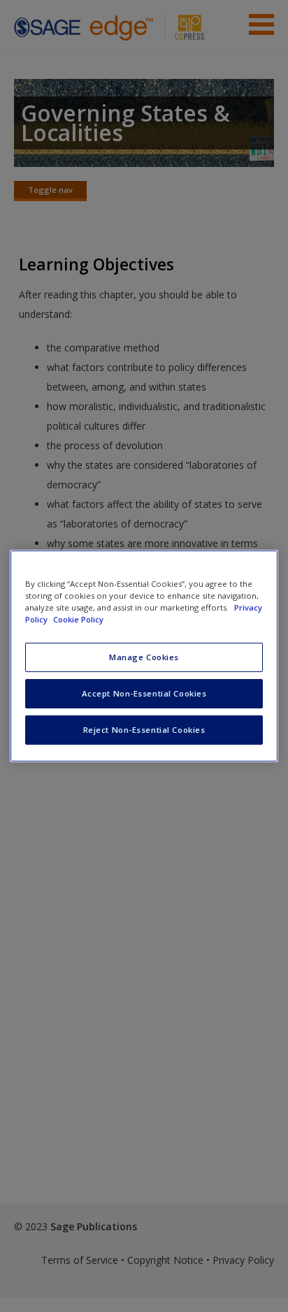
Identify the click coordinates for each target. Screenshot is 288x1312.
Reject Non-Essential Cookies (144, 729)
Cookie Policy (78, 619)
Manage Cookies (144, 657)
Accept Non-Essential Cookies (144, 693)
